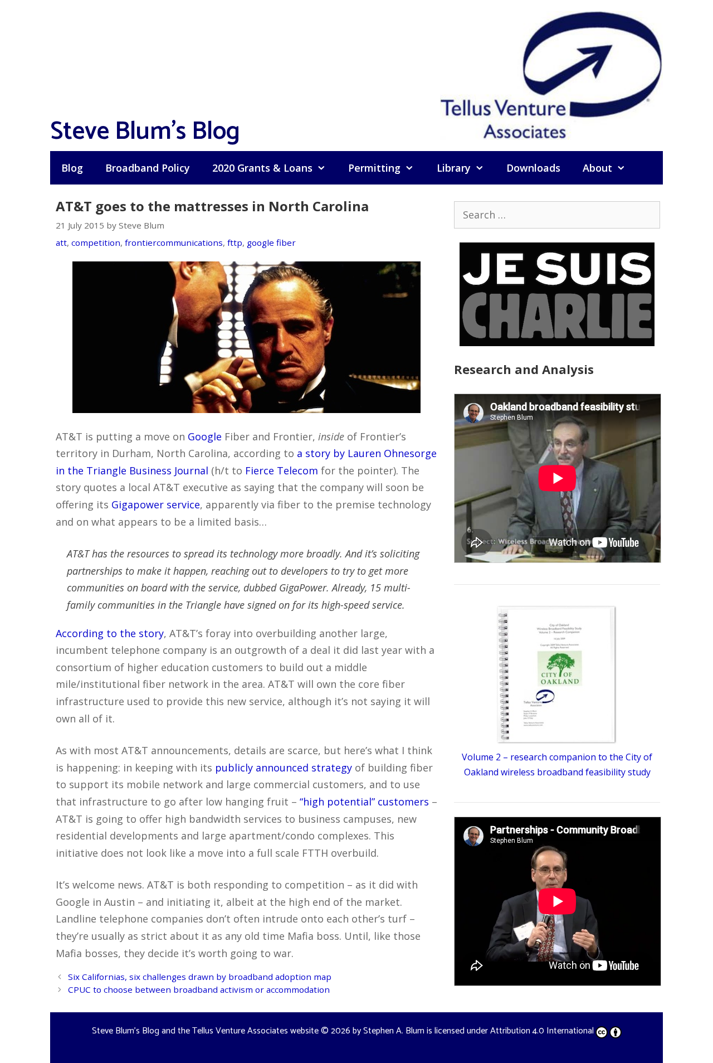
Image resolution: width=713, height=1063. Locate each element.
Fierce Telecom (281, 470)
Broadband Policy (147, 167)
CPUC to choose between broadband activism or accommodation (199, 989)
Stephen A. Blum (393, 1030)
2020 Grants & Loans (262, 167)
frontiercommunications (174, 242)
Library (454, 167)
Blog (72, 167)
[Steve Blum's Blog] (551, 74)
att (61, 242)
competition (95, 242)
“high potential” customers (364, 801)
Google (205, 436)
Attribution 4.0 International (542, 1030)
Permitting (374, 167)
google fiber (271, 242)
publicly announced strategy (283, 767)
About (597, 167)
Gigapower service (155, 504)
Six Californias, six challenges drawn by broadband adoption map (199, 976)
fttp (234, 242)
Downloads (533, 167)
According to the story (110, 633)
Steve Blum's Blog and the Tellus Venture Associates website (205, 1030)
